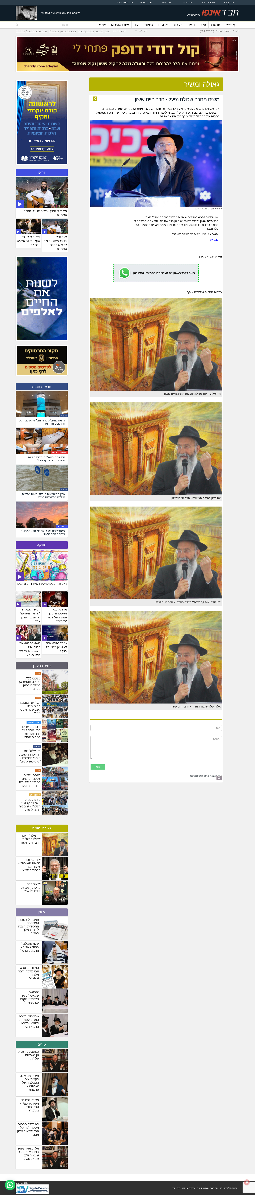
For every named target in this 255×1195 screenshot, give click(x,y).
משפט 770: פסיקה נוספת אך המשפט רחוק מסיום (29, 718)
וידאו (192, 25)
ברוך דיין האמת (86, 31)
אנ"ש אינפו (99, 25)
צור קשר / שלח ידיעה (207, 1188)
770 (203, 25)
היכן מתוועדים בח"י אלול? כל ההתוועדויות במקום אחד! (31, 766)
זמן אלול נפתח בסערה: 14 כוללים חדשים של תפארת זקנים (31, 695)
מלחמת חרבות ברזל (36, 31)
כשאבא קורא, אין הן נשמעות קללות (28, 1055)
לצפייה (214, 239)
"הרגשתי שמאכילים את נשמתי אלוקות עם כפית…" (29, 997)
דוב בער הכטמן (68, 31)
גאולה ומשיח (41, 828)
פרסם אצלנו (188, 1188)
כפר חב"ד (54, 31)
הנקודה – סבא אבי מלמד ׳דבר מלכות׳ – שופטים (28, 973)
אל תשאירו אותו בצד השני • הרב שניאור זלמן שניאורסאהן (28, 1154)
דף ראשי (231, 25)
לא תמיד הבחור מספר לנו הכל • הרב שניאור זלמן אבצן (28, 1129)
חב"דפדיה (187, 2)
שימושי (148, 25)
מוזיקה (41, 545)
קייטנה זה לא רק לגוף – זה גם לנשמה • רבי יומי (28, 241)
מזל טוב (178, 25)
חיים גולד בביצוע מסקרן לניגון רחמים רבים (42, 583)
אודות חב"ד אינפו (229, 1188)
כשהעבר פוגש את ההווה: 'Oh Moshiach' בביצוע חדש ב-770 (29, 649)
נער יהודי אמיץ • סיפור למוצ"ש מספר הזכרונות (45, 213)
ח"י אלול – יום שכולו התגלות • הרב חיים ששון (30, 839)
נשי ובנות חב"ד (208, 2)
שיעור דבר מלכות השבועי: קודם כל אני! (31, 887)
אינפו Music (120, 25)
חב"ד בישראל (146, 2)
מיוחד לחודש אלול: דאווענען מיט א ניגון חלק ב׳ (56, 647)
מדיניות (176, 1188)
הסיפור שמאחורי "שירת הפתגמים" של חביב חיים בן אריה (30, 615)
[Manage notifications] (247, 1182)
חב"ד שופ (166, 2)
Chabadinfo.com (125, 2)
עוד (136, 25)
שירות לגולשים (34, 757)
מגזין (41, 912)
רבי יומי (99, 31)
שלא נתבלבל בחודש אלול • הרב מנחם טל (29, 947)
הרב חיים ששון (206, 256)
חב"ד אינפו (229, 2)
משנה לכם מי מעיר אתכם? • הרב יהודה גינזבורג (29, 1105)
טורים (41, 1044)
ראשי (107, 31)
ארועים (163, 25)
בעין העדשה (62, 526)
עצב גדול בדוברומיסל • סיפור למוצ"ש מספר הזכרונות (55, 243)
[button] (10, 1185)
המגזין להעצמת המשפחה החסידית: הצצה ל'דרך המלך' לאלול (28, 926)
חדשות (215, 25)
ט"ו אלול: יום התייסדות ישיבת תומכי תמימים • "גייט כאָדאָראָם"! (30, 791)
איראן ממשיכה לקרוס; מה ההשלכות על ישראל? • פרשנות (29, 1082)
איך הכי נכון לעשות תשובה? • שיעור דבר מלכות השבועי (29, 865)
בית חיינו (20, 31)
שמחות (37, 674)
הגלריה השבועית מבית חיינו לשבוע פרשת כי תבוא (30, 742)
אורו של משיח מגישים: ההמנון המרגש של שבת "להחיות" (57, 615)
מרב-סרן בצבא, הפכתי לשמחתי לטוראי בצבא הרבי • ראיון (28, 1021)
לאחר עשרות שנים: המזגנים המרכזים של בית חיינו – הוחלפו (30, 815)
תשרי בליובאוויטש (59, 453)
